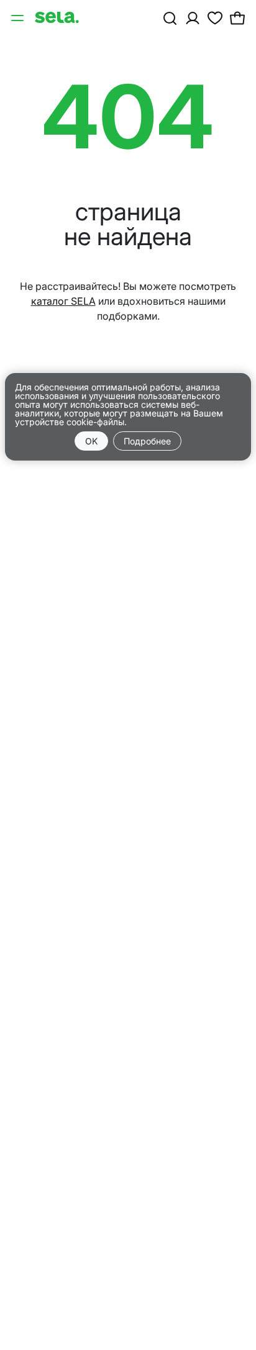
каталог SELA (63, 301)
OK (91, 441)
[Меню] (18, 17)
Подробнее (147, 441)
